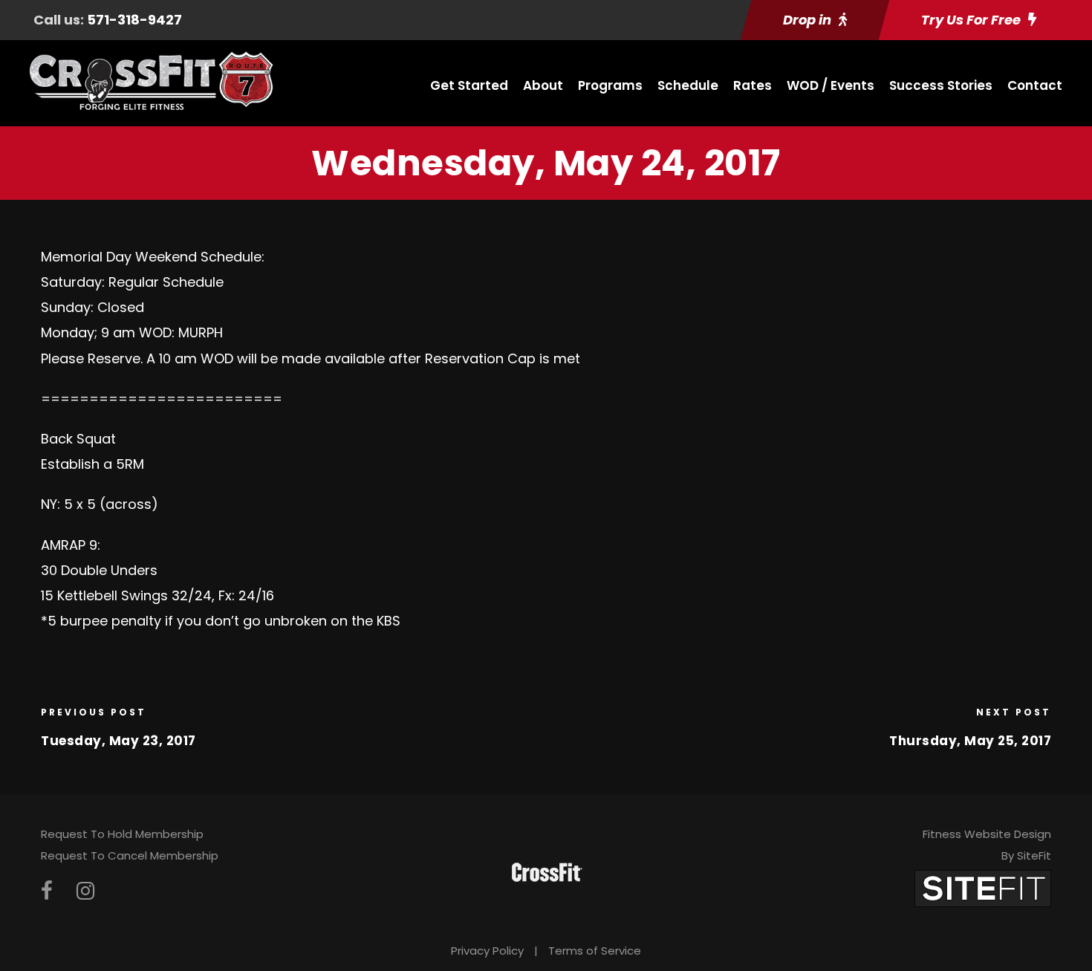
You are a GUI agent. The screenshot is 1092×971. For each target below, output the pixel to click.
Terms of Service (594, 950)
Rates (752, 85)
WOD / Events (830, 85)
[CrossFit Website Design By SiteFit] (982, 887)
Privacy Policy (487, 950)
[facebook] (47, 891)
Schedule (687, 85)
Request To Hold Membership (122, 834)
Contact (1034, 85)
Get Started (469, 85)
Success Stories (940, 85)
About (543, 85)
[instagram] (85, 891)
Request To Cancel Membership (129, 855)
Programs (610, 85)
